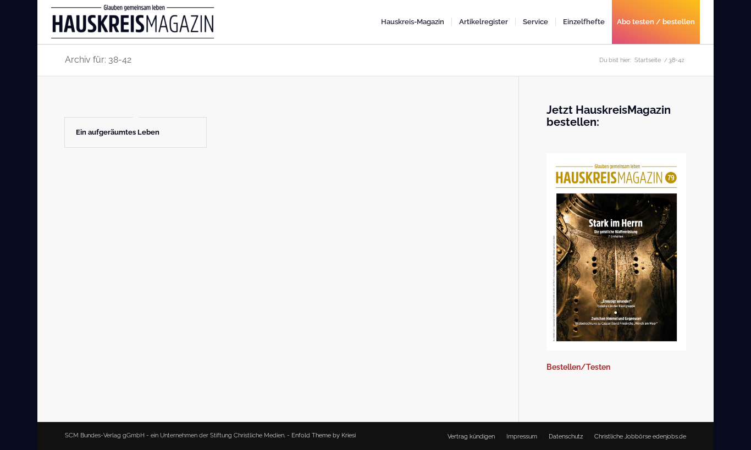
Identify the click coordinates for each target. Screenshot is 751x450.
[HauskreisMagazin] (133, 26)
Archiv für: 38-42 (98, 59)
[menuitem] (412, 22)
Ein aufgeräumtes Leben (117, 132)
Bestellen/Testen (578, 367)
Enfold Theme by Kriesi (323, 435)
